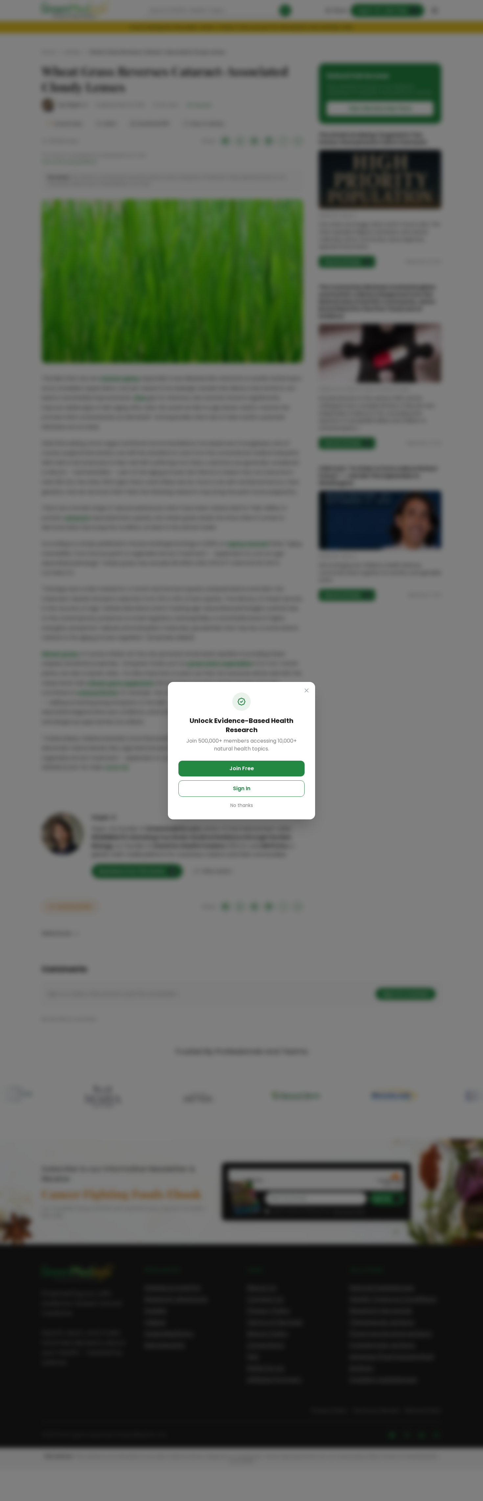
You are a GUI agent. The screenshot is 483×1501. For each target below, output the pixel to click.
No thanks (241, 805)
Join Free (241, 768)
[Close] (306, 690)
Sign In (241, 788)
